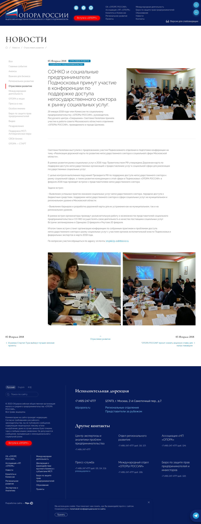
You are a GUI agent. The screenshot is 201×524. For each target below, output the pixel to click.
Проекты (109, 19)
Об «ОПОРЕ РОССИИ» (116, 7)
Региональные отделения (122, 407)
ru (196, 12)
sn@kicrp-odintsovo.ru (117, 241)
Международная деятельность (150, 7)
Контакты (140, 19)
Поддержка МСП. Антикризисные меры (20, 132)
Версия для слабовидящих (184, 21)
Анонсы (13, 71)
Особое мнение (17, 108)
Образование (142, 13)
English (21, 387)
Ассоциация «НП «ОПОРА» (118, 10)
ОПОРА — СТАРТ (17, 143)
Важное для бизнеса (19, 76)
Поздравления (16, 126)
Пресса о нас (16, 103)
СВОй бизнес (16, 138)
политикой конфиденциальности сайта (87, 509)
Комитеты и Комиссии (116, 13)
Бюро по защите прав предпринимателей (155, 10)
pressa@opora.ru (82, 471)
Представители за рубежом (123, 411)
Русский (10, 387)
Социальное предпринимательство (66, 64)
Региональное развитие (116, 16)
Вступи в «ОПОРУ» (87, 18)
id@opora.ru (82, 407)
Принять (61, 515)
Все (11, 61)
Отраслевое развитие (34, 48)
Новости (139, 16)
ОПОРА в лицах (17, 98)
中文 (30, 387)
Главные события (18, 66)
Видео (12, 121)
